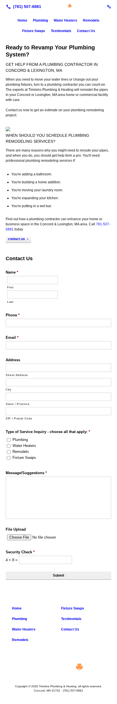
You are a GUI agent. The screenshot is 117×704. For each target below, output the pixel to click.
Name (12, 272)
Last (10, 301)
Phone (13, 315)
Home (22, 20)
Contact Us (86, 31)
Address (13, 360)
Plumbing (40, 20)
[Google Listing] (109, 6)
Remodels (91, 20)
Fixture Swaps (33, 31)
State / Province (18, 403)
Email (12, 337)
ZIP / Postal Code (19, 418)
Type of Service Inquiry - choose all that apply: (48, 432)
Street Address (17, 375)
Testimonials (61, 31)
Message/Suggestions (26, 473)
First (10, 287)
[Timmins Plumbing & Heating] (58, 6)
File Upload (16, 529)
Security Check (20, 552)
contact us (16, 239)
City (8, 389)
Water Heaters (65, 20)
